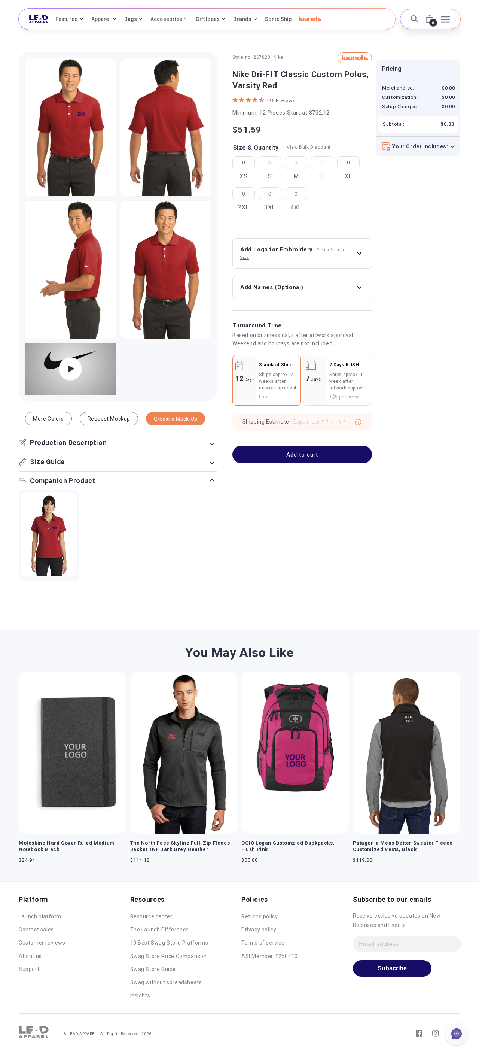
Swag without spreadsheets (166, 982)
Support (29, 969)
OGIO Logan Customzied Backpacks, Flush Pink (288, 846)
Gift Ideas (208, 19)
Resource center (151, 916)
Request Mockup (109, 419)
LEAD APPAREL (82, 1034)
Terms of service (263, 943)
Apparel (101, 19)
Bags (130, 19)
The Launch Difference (159, 930)
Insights (140, 995)
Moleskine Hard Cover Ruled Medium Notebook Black (67, 846)
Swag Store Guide (153, 969)
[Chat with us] (457, 1034)
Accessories (166, 19)
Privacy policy (258, 930)
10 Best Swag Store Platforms (169, 943)
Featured (66, 19)
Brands (242, 19)
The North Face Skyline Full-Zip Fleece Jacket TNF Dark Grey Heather (180, 846)
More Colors (48, 419)
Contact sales (36, 930)
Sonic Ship (278, 19)
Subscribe (392, 968)
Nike (278, 57)
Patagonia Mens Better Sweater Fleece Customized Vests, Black (403, 846)
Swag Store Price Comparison (168, 956)
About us (30, 956)
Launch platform (40, 916)
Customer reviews (42, 943)
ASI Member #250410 (269, 956)
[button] (310, 18)
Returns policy (259, 916)
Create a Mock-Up (175, 419)
